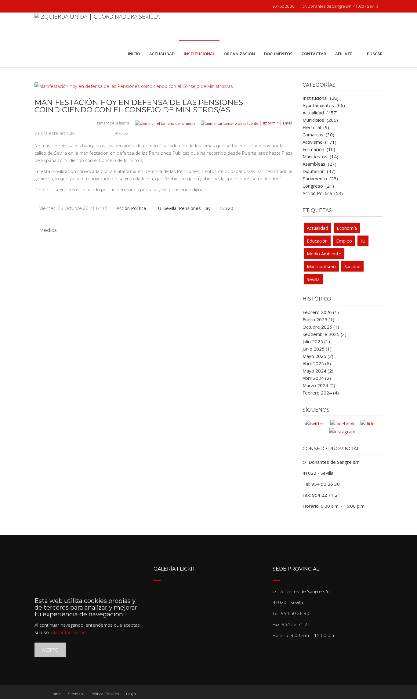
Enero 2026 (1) (318, 319)
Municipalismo (321, 266)
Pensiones (190, 208)
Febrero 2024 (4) (321, 393)
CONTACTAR (314, 53)
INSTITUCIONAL (199, 53)
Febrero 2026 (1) (321, 312)
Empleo (344, 241)
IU (158, 208)
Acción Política (131, 208)
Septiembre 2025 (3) (324, 334)
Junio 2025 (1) (317, 349)
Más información (68, 632)
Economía (347, 228)
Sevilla (170, 208)
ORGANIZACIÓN (239, 53)
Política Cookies (104, 694)
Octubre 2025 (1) (321, 327)
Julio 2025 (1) (316, 341)
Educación (317, 241)
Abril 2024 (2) (317, 378)
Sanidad (352, 266)
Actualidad (317, 228)
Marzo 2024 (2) (319, 385)
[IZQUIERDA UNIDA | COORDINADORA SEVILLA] (97, 26)
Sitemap (75, 694)
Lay (207, 208)
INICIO (134, 53)
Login (131, 694)
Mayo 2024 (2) (318, 371)
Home (55, 694)
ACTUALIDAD (162, 53)
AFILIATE (343, 53)
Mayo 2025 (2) (318, 356)
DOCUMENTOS (278, 53)
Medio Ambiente (324, 253)
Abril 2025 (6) (317, 363)
